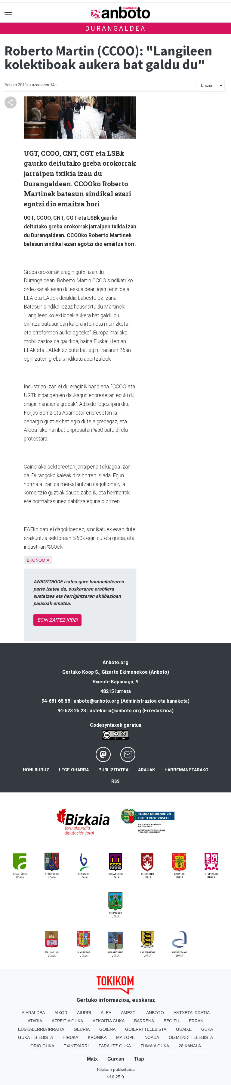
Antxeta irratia (192, 1012)
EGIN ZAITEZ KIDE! (57, 620)
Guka (207, 1029)
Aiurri (84, 1012)
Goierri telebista (145, 1029)
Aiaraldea (33, 1012)
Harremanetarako (186, 770)
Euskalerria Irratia (41, 1029)
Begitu (171, 1020)
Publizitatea (113, 770)
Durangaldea (115, 28)
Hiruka (70, 1037)
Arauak (146, 770)
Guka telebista (35, 1037)
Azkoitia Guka (109, 1020)
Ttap (139, 1058)
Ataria (35, 1020)
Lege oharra (74, 770)
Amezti (129, 1012)
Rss (115, 781)
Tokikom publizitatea (115, 1069)
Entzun (207, 85)
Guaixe (184, 1029)
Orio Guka (42, 1045)
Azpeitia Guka (67, 1020)
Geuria (82, 1029)
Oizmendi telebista (191, 1037)
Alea (106, 1012)
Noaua (151, 1037)
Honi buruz (36, 770)
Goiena (107, 1029)
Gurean (115, 1058)
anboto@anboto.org (96, 701)
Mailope (125, 1037)
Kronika (97, 1037)
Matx (92, 1058)
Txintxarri (76, 1045)
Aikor (60, 1012)
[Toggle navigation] (8, 12)
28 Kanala (190, 1045)
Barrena (144, 1020)
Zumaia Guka (154, 1045)
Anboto (155, 1012)
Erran (196, 1020)
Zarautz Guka (114, 1045)
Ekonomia (38, 560)
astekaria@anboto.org (115, 710)
